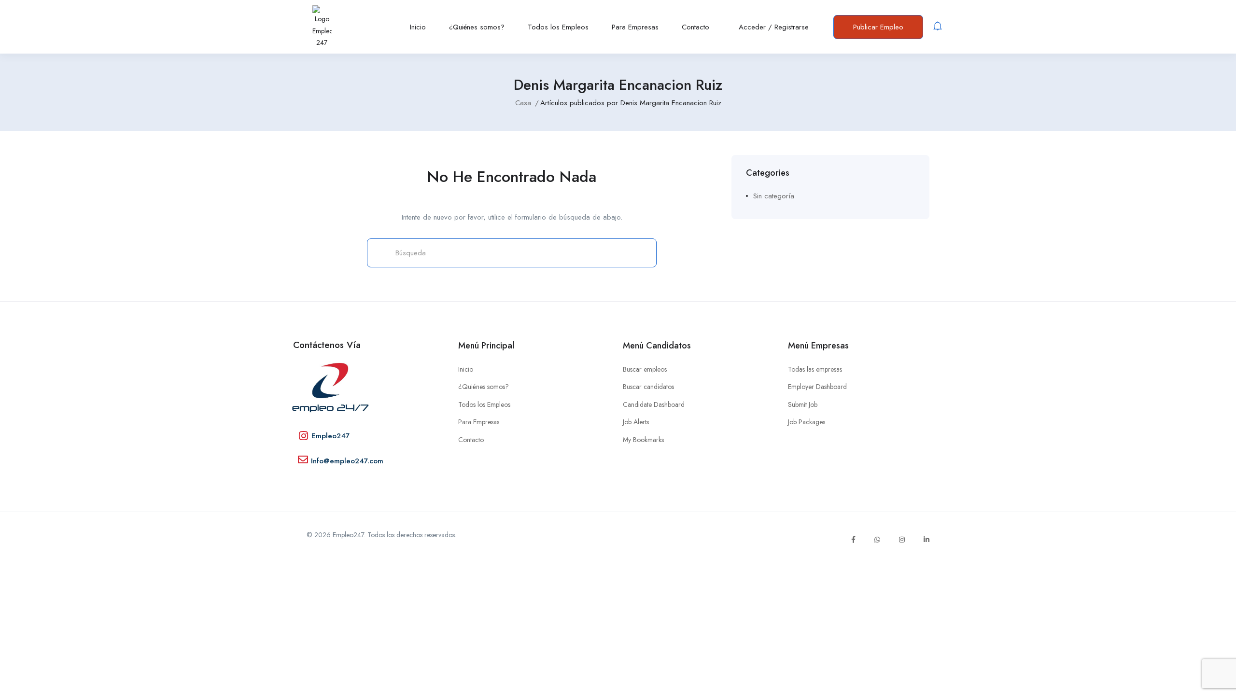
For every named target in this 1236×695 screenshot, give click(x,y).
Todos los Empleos (558, 27)
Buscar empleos (645, 369)
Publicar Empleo (878, 27)
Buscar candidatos (648, 386)
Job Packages (806, 422)
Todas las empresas (815, 369)
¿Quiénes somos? (477, 27)
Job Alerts (636, 422)
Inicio (418, 27)
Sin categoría (773, 196)
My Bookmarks (643, 440)
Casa (523, 102)
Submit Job (802, 404)
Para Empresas (635, 27)
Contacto (695, 27)
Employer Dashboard (817, 386)
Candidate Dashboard (654, 404)
